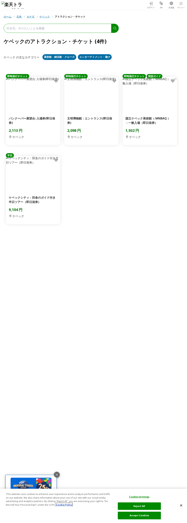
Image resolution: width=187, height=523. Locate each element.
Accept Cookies (139, 515)
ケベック (44, 16)
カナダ (31, 16)
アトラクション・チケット (70, 16)
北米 (19, 16)
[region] (93, 506)
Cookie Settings (139, 496)
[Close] (181, 505)
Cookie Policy (64, 504)
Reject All (139, 506)
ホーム (8, 16)
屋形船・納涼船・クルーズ (59, 57)
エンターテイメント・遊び (94, 57)
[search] (115, 28)
